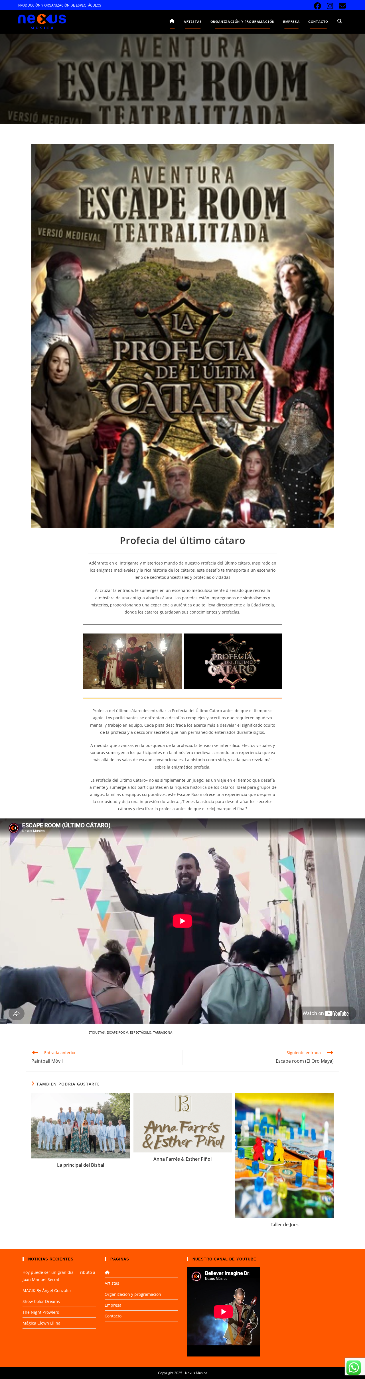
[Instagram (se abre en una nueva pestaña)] (330, 6)
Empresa (113, 1305)
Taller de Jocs (285, 1224)
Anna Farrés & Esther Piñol (182, 1159)
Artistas (112, 1283)
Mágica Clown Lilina (41, 1323)
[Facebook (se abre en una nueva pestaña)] (317, 6)
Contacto (113, 1316)
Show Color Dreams (41, 1301)
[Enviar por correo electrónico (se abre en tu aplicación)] (341, 6)
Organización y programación (133, 1294)
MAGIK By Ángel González (47, 1290)
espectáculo (140, 1032)
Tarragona (162, 1032)
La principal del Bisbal (80, 1165)
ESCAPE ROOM (117, 1032)
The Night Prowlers (41, 1312)
